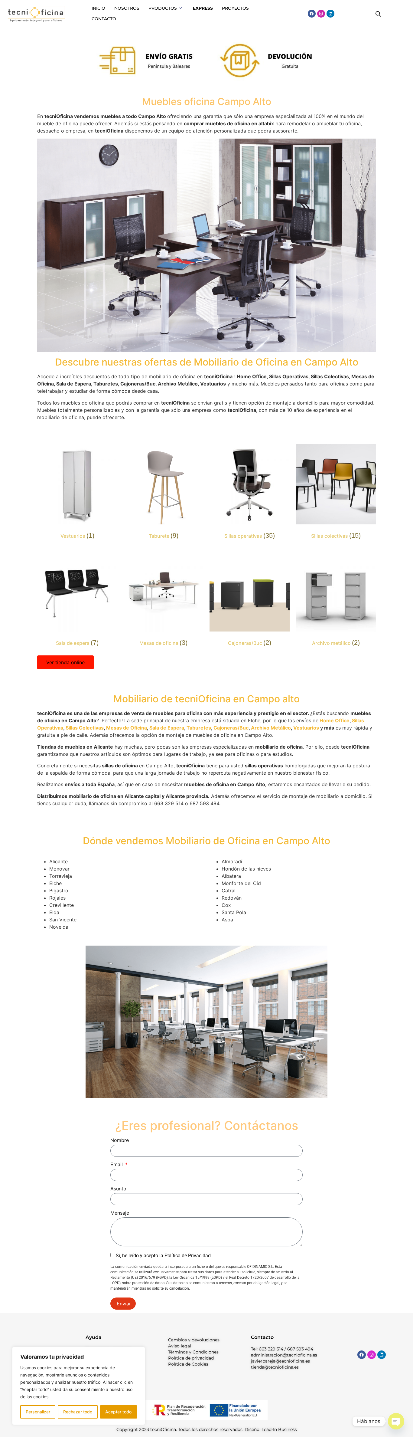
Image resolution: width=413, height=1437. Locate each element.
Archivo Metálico (271, 728)
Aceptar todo (118, 1411)
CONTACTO (104, 18)
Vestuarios (306, 728)
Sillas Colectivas (85, 728)
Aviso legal (179, 1346)
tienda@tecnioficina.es (275, 1367)
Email (117, 1164)
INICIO (98, 8)
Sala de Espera (166, 728)
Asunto (118, 1189)
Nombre (119, 1140)
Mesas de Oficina (126, 728)
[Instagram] (321, 14)
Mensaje (119, 1213)
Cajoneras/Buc (231, 728)
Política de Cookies (188, 1364)
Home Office (334, 720)
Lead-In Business (279, 1429)
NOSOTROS (126, 8)
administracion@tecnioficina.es (284, 1355)
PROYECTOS (235, 8)
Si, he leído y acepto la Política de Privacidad (163, 1255)
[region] (78, 1386)
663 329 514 (271, 1349)
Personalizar (38, 1411)
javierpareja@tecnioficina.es (280, 1361)
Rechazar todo (77, 1411)
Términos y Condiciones (193, 1352)
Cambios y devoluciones (194, 1340)
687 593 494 (300, 1349)
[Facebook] (312, 14)
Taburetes (199, 728)
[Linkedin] (330, 14)
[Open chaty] (396, 1421)
